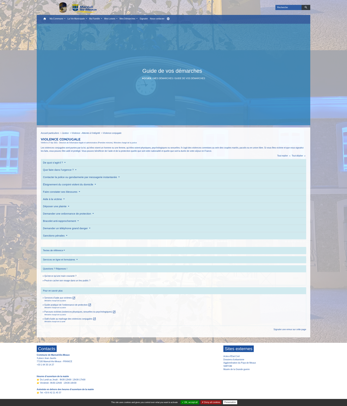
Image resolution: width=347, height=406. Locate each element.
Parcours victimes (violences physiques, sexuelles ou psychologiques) (80, 312)
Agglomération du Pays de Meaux (239, 363)
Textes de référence (53, 250)
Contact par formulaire (49, 369)
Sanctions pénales (54, 235)
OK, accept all (191, 402)
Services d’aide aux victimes (59, 298)
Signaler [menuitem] (144, 19)
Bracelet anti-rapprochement (60, 221)
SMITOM (227, 366)
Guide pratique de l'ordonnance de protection (67, 305)
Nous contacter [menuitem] (157, 19)
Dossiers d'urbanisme (233, 359)
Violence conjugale (112, 133)
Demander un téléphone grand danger (65, 228)
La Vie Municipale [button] (76, 19)
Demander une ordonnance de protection (67, 213)
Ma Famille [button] (94, 19)
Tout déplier (299, 156)
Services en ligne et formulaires (59, 259)
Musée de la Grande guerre (236, 369)
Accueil (147, 78)
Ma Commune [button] (57, 19)
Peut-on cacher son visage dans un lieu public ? (67, 280)
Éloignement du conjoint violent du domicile (68, 184)
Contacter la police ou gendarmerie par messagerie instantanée (80, 177)
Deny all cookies (212, 402)
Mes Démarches (163, 78)
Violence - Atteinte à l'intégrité (86, 133)
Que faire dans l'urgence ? (58, 169)
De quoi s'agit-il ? (53, 162)
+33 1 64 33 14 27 (45, 365)
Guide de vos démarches (190, 78)
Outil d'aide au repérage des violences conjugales (70, 319)
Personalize (230, 402)
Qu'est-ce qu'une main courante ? (60, 276)
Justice (65, 133)
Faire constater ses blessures (60, 191)
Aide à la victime (53, 199)
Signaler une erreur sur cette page (290, 329)
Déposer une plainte (55, 206)
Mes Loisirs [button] (110, 19)
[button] (45, 19)
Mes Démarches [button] (128, 19)
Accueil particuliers (50, 133)
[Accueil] (71, 7)
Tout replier (284, 156)
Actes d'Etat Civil (231, 356)
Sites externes (238, 348)
